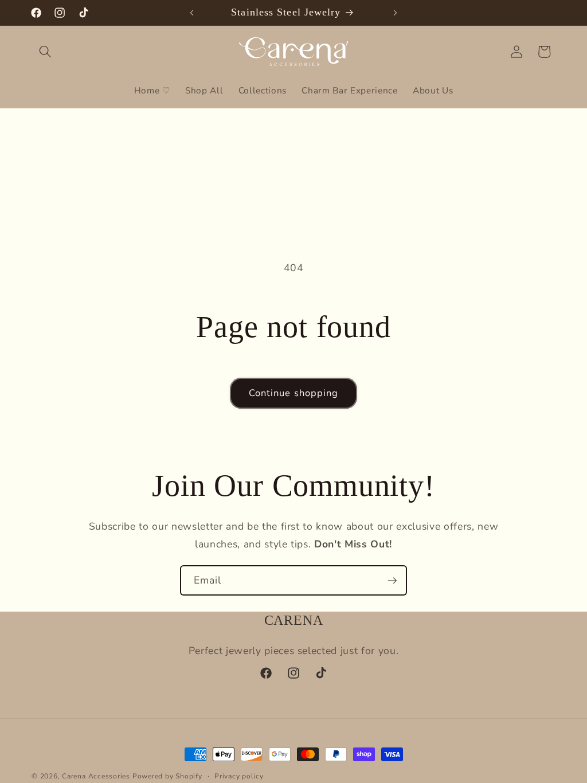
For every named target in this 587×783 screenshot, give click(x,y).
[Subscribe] (392, 580)
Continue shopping (294, 393)
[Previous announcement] (192, 13)
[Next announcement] (395, 13)
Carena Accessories (96, 776)
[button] (45, 51)
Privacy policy (239, 776)
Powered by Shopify (167, 776)
